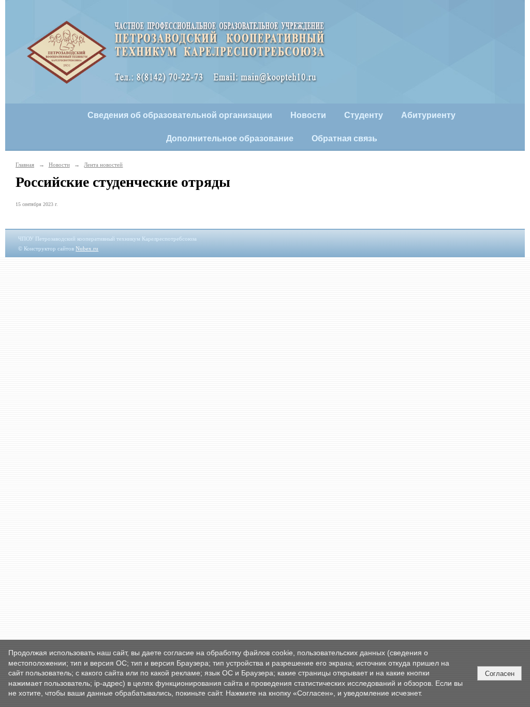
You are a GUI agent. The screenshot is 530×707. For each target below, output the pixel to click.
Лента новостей (103, 164)
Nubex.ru (87, 248)
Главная (25, 164)
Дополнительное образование (229, 138)
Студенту (363, 115)
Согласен (499, 673)
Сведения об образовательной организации (179, 115)
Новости (308, 115)
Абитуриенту (428, 115)
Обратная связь (344, 138)
